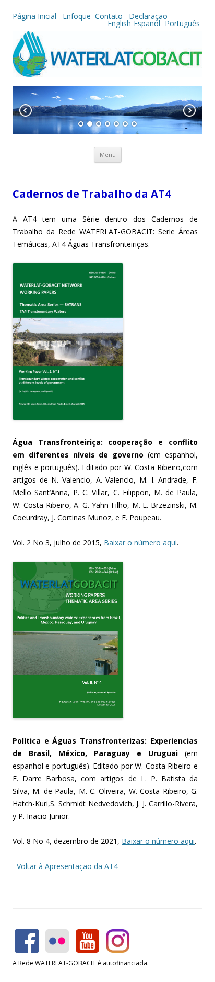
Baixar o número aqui (140, 542)
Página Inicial (35, 16)
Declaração (148, 16)
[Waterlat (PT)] (107, 74)
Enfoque (77, 16)
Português (181, 23)
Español (147, 23)
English (119, 23)
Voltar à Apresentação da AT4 (67, 866)
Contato (110, 16)
